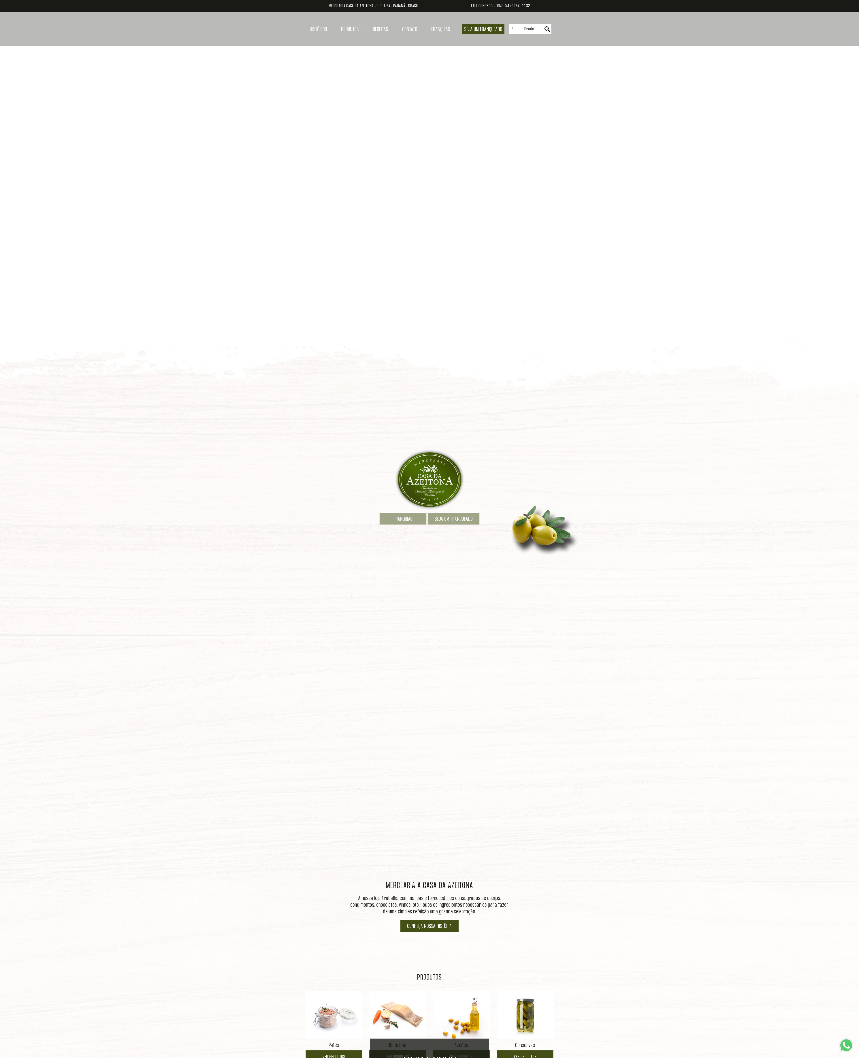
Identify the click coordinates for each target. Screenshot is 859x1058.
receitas (380, 29)
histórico (318, 29)
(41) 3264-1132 (517, 6)
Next (566, 1026)
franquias (440, 29)
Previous (292, 1026)
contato (409, 29)
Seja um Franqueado (483, 29)
